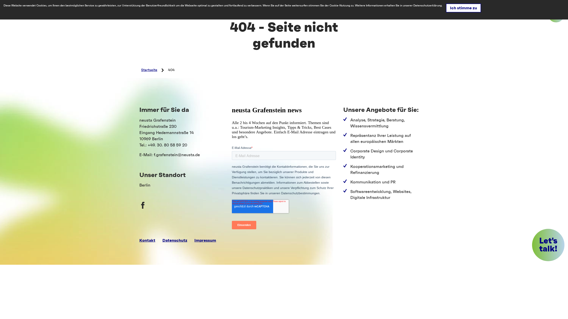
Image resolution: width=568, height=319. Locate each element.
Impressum (205, 240)
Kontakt (147, 240)
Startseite (149, 70)
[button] (548, 245)
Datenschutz (174, 240)
